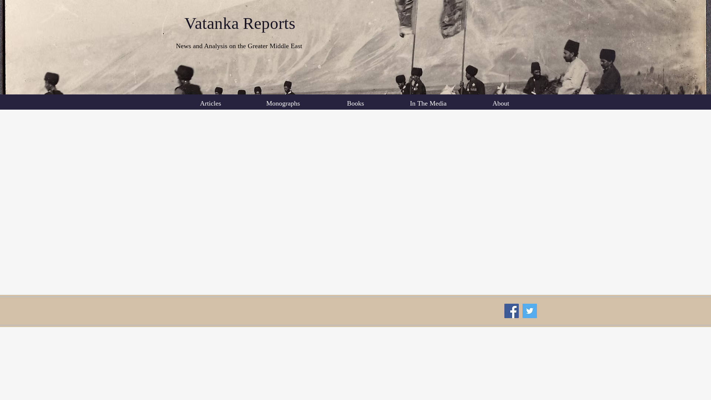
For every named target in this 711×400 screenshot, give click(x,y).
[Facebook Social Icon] (511, 311)
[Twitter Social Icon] (530, 311)
